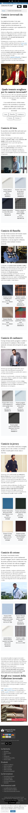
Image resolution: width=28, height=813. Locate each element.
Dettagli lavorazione (9, 776)
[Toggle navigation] (25, 6)
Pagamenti (6, 756)
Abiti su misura (7, 767)
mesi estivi (24, 43)
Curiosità (6, 782)
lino (23, 44)
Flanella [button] (12, 114)
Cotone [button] (17, 118)
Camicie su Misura (8, 764)
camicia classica (8, 688)
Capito (12, 811)
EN (18, 1)
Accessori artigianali (9, 771)
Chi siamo (6, 751)
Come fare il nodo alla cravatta (12, 791)
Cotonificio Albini (8, 779)
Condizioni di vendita (9, 757)
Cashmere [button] (20, 114)
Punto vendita (7, 753)
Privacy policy (7, 759)
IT (15, 1)
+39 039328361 (12, 802)
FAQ (5, 754)
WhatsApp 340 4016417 (11, 800)
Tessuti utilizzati (8, 778)
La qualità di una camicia (10, 788)
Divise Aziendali (8, 769)
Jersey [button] (10, 118)
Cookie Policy (5, 811)
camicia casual (11, 690)
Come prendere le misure (10, 789)
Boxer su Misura (8, 766)
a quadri (6, 692)
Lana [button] (5, 114)
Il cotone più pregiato (9, 781)
